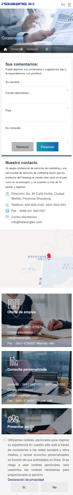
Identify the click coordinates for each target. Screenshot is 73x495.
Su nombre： (13, 82)
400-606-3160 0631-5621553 (45, 204)
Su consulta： (14, 128)
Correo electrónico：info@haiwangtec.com (22, 335)
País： (9, 110)
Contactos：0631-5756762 (26, 327)
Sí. (24, 487)
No (54, 487)
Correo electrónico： (18, 93)
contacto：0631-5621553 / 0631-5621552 (36, 384)
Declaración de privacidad (26, 479)
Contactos (17, 49)
